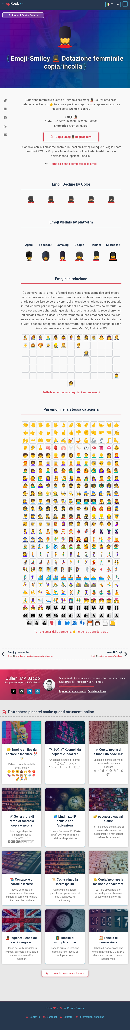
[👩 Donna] (109, 455)
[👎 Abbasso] (78, 432)
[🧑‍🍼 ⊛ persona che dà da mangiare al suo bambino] (25, 337)
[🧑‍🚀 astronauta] (86, 353)
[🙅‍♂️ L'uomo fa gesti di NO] (71, 470)
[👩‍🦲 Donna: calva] (63, 462)
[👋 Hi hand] (25, 424)
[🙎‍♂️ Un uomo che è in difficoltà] (48, 470)
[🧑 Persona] (48, 455)
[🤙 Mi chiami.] (116, 424)
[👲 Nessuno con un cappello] (101, 337)
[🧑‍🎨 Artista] (32, 360)
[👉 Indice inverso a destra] (32, 432)
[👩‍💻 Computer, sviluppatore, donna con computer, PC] (93, 360)
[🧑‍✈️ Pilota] (109, 353)
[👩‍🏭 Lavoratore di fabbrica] (63, 368)
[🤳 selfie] (78, 440)
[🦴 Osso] (78, 447)
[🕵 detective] (116, 345)
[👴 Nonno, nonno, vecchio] (101, 462)
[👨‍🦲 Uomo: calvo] (101, 455)
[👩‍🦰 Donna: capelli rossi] (116, 455)
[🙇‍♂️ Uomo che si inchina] (86, 478)
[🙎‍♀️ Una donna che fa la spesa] (55, 470)
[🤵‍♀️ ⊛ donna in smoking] (86, 337)
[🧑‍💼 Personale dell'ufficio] (25, 368)
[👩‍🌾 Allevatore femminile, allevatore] (32, 375)
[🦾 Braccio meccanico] (93, 440)
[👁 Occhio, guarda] (93, 447)
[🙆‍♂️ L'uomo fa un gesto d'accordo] (93, 470)
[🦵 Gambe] (109, 440)
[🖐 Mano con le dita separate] (40, 424)
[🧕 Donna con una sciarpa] (109, 337)
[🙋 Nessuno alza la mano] (32, 478)
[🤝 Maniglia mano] (48, 440)
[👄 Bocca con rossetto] (109, 447)
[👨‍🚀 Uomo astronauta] (93, 353)
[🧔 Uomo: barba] (71, 455)
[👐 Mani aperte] (32, 440)
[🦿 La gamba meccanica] (101, 440)
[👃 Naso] (40, 447)
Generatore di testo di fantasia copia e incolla (22, 821)
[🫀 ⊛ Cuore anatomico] (55, 447)
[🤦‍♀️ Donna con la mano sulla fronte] (116, 478)
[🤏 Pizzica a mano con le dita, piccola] (78, 424)
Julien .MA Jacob (23, 678)
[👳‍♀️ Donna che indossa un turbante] (25, 345)
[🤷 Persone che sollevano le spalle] (25, 485)
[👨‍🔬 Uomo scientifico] (109, 360)
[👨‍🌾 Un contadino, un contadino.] (25, 375)
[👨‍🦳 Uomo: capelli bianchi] (93, 455)
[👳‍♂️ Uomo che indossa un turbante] (48, 345)
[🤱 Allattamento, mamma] (32, 337)
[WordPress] (37, 691)
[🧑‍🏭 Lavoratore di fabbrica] (48, 368)
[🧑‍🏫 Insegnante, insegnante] (63, 375)
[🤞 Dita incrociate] (93, 424)
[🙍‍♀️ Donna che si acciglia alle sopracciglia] (32, 470)
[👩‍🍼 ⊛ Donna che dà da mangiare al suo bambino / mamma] (40, 337)
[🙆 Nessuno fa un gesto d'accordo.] (86, 470)
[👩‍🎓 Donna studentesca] (101, 375)
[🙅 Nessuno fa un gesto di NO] (63, 470)
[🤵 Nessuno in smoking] (116, 337)
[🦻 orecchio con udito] (32, 447)
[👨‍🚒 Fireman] (71, 353)
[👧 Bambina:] (40, 455)
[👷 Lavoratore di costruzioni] (78, 345)
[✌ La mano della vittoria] (86, 424)
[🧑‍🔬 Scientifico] (101, 360)
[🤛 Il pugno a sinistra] (101, 432)
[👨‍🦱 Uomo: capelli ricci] (86, 455)
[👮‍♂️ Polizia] (48, 353)
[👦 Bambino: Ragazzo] (32, 455)
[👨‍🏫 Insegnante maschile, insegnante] (71, 375)
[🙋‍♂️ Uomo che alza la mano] (40, 478)
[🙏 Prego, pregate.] (55, 440)
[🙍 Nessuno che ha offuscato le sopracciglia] (116, 462)
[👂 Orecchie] (25, 447)
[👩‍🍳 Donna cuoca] (109, 368)
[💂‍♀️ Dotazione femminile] (109, 345)
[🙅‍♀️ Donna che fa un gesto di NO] (78, 470)
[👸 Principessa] (32, 345)
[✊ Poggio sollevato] (86, 432)
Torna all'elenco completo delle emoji (73, 163)
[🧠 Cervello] (48, 447)
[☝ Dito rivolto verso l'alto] (63, 432)
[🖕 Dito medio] (48, 432)
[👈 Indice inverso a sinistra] (25, 432)
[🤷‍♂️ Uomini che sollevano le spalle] (32, 485)
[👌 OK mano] (63, 424)
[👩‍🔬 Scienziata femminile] (116, 360)
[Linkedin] (29, 691)
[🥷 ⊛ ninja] (71, 345)
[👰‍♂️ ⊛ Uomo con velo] (55, 337)
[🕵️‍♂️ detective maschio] (25, 353)
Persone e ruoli (71, 392)
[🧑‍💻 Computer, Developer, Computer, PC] (78, 360)
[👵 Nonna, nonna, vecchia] (109, 462)
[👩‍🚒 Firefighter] (78, 353)
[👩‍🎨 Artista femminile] (48, 360)
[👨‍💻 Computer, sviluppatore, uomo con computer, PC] (86, 360)
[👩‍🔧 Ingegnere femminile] (86, 368)
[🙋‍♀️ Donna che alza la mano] (48, 478)
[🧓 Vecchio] (93, 462)
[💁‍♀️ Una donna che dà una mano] (25, 478)
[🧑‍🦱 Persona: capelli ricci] (40, 462)
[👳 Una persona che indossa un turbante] (40, 345)
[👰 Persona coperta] (93, 337)
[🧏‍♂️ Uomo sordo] (63, 478)
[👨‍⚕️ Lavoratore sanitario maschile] (109, 375)
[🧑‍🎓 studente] (86, 375)
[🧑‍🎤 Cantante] (55, 360)
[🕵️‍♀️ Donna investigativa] (32, 353)
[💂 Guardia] (93, 345)
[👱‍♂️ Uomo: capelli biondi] (86, 462)
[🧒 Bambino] (25, 455)
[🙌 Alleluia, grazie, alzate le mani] (25, 440)
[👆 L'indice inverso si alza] (40, 432)
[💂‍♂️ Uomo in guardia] (101, 345)
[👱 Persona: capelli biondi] (55, 455)
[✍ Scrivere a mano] (63, 440)
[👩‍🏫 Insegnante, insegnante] (78, 375)
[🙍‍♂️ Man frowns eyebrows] (25, 470)
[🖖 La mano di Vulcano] (55, 424)
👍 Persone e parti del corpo (71, 631)
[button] (125, 4)
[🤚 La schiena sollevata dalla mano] (32, 424)
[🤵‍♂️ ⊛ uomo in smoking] (78, 337)
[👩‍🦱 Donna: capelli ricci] (32, 462)
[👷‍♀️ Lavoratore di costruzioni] (55, 345)
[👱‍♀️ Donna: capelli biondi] (78, 462)
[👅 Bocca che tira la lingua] (101, 447)
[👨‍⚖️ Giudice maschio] (48, 375)
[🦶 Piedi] (116, 440)
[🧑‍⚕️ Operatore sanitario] (71, 383)
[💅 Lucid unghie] (71, 440)
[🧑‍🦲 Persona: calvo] (71, 462)
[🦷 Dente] (71, 447)
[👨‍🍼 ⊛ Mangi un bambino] (48, 337)
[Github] (21, 691)
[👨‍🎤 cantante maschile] (63, 360)
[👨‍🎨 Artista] (40, 360)
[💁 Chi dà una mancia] (109, 470)
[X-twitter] (13, 691)
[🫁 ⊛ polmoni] (63, 447)
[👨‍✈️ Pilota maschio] (116, 353)
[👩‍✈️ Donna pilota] (25, 360)
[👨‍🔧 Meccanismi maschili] (78, 368)
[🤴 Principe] (63, 345)
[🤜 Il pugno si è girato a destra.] (109, 432)
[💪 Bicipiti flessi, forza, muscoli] (86, 440)
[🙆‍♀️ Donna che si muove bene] (101, 470)
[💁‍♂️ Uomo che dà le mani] (116, 470)
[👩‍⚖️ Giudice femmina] (55, 375)
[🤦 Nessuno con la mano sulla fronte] (101, 478)
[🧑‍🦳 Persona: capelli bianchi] (55, 462)
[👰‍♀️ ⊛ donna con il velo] (63, 337)
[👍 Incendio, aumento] (71, 432)
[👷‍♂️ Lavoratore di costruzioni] (86, 345)
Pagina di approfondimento (72, 691)
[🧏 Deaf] (55, 478)
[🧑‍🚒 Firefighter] (63, 353)
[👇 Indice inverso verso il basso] (55, 432)
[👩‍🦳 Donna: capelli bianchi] (48, 462)
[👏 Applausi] (116, 432)
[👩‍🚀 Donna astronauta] (101, 353)
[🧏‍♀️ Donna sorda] (71, 478)
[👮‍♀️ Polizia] (55, 353)
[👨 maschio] (63, 455)
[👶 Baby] (116, 447)
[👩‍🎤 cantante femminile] (71, 360)
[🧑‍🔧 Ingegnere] (71, 368)
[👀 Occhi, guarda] (86, 447)
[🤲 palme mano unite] (40, 440)
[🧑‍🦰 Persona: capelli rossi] (25, 462)
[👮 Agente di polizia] (40, 353)
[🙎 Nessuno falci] (40, 470)
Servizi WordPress (97, 691)
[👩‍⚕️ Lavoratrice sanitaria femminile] (116, 375)
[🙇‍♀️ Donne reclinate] (93, 478)
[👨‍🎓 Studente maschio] (93, 375)
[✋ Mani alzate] (48, 424)
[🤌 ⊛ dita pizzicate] (71, 424)
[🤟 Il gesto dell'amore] (101, 424)
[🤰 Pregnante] (71, 337)
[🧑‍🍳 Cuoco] (93, 368)
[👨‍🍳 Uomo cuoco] (101, 368)
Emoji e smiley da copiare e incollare (21, 754)
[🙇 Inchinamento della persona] (78, 478)
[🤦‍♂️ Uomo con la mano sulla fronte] (109, 478)
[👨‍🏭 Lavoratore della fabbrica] (55, 368)
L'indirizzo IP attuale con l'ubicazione (65, 821)
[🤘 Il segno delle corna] (109, 424)
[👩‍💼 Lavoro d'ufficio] (40, 368)
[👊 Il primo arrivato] (93, 432)
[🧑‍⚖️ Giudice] (40, 375)
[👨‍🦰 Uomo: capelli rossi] (78, 455)
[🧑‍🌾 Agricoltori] (116, 368)
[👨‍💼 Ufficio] (32, 368)
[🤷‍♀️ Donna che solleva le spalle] (40, 485)
